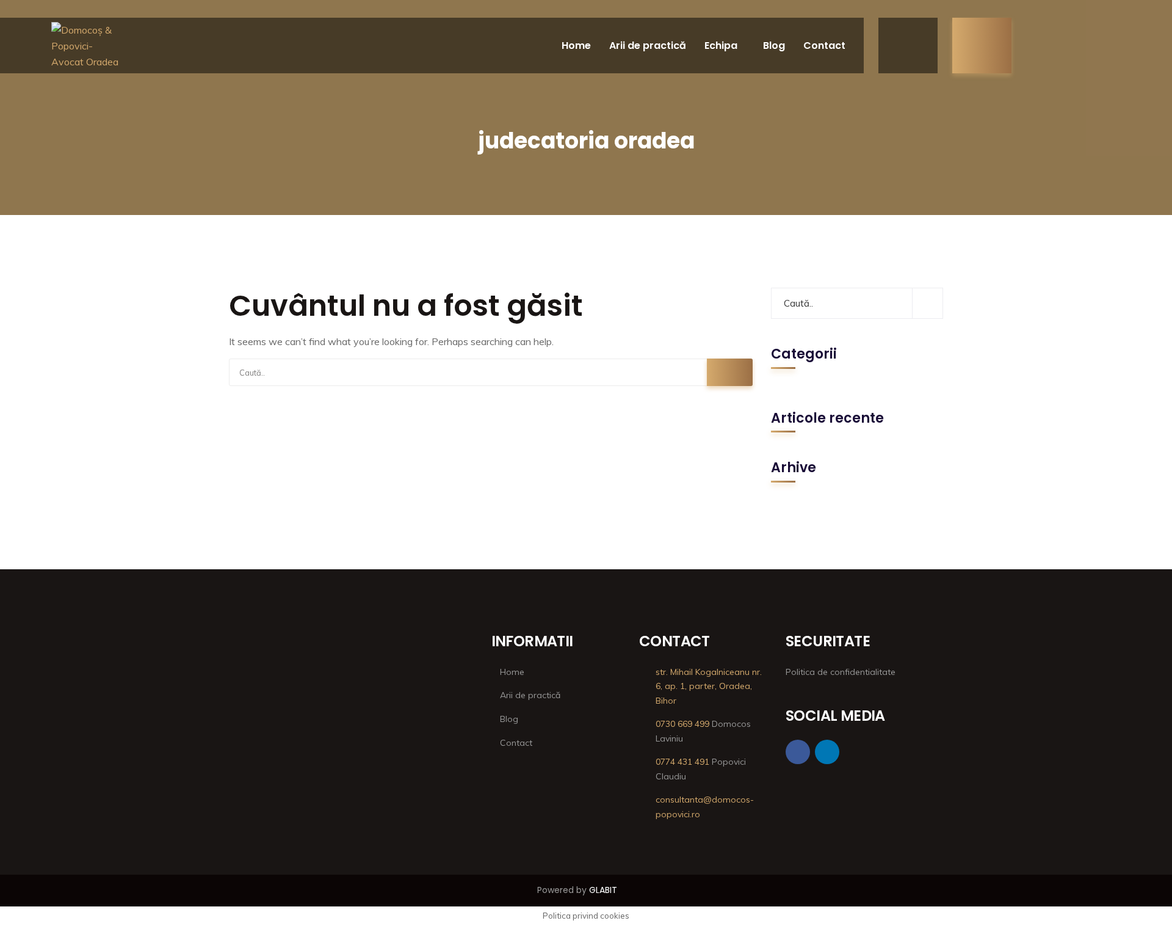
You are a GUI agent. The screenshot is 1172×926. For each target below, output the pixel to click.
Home (576, 45)
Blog (774, 45)
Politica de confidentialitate (840, 671)
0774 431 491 (682, 761)
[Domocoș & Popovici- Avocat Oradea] (86, 46)
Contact (824, 45)
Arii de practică (647, 45)
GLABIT (603, 890)
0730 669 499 (682, 723)
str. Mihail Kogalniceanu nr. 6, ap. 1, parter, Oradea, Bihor (709, 686)
